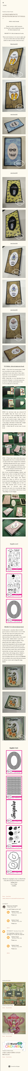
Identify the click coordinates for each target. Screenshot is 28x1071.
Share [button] (3, 896)
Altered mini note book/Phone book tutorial (15, 898)
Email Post (8, 896)
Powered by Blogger (15, 1066)
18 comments (9, 1036)
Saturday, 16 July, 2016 (17, 912)
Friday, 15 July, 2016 (11, 907)
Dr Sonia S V (10, 931)
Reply (8, 927)
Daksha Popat (15, 911)
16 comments (9, 1007)
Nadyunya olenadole (12, 906)
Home (4, 5)
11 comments (8, 1057)
